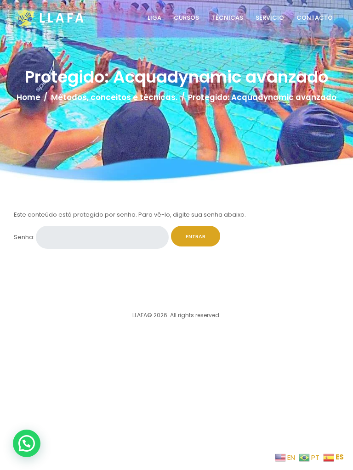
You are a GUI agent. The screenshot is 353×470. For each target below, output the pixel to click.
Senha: (25, 237)
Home (28, 97)
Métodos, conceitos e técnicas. (114, 97)
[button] (26, 443)
